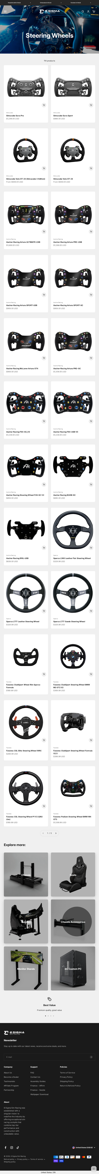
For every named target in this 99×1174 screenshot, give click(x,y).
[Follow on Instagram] (11, 1147)
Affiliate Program (11, 1086)
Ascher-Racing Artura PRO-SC (67, 368)
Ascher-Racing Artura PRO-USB (67, 242)
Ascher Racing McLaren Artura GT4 (22, 368)
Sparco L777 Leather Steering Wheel (22, 621)
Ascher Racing (11, 239)
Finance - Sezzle (37, 1090)
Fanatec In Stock (71, 2)
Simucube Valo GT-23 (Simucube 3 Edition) (25, 179)
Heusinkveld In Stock (9, 2)
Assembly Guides (38, 1081)
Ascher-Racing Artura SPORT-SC (68, 305)
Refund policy (9, 1159)
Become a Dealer (11, 1077)
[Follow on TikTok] (17, 1147)
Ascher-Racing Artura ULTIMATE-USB (23, 242)
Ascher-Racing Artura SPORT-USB (21, 305)
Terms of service (36, 1159)
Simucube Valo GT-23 (63, 179)
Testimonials (9, 1081)
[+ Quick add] (44, 105)
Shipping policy (9, 1162)
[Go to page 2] (56, 833)
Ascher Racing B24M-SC (64, 495)
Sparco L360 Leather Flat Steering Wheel (72, 558)
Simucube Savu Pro (15, 116)
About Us (8, 1073)
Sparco (55, 555)
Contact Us (35, 1077)
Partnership (9, 1090)
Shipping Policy (67, 1081)
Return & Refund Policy (70, 1086)
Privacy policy (22, 1159)
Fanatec (8, 682)
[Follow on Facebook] (5, 1147)
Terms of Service (67, 1073)
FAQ (32, 1073)
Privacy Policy (66, 1077)
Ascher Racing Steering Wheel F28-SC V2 (25, 495)
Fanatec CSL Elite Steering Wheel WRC (24, 751)
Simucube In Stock (40, 2)
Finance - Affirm (37, 1086)
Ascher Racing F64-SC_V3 (18, 432)
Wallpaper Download (39, 1094)
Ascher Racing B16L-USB (17, 558)
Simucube (9, 113)
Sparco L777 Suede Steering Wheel (69, 621)
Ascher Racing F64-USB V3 (65, 432)
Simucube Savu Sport (63, 116)
